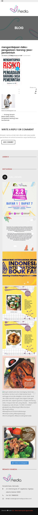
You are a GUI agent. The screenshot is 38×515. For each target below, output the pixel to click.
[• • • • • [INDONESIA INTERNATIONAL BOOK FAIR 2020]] (19, 268)
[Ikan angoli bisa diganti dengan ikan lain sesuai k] (19, 373)
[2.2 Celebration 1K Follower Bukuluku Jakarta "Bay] (19, 199)
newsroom (17, 56)
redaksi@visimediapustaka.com (21, 499)
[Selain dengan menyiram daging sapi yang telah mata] (19, 443)
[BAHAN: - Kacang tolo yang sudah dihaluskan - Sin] (19, 338)
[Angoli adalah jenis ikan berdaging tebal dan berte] (19, 408)
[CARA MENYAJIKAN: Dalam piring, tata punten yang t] (19, 303)
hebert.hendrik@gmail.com (8, 110)
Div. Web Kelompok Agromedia (22, 511)
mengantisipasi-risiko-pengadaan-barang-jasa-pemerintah (17, 50)
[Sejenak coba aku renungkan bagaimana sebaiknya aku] (19, 234)
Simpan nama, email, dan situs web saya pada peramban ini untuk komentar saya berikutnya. (18, 136)
